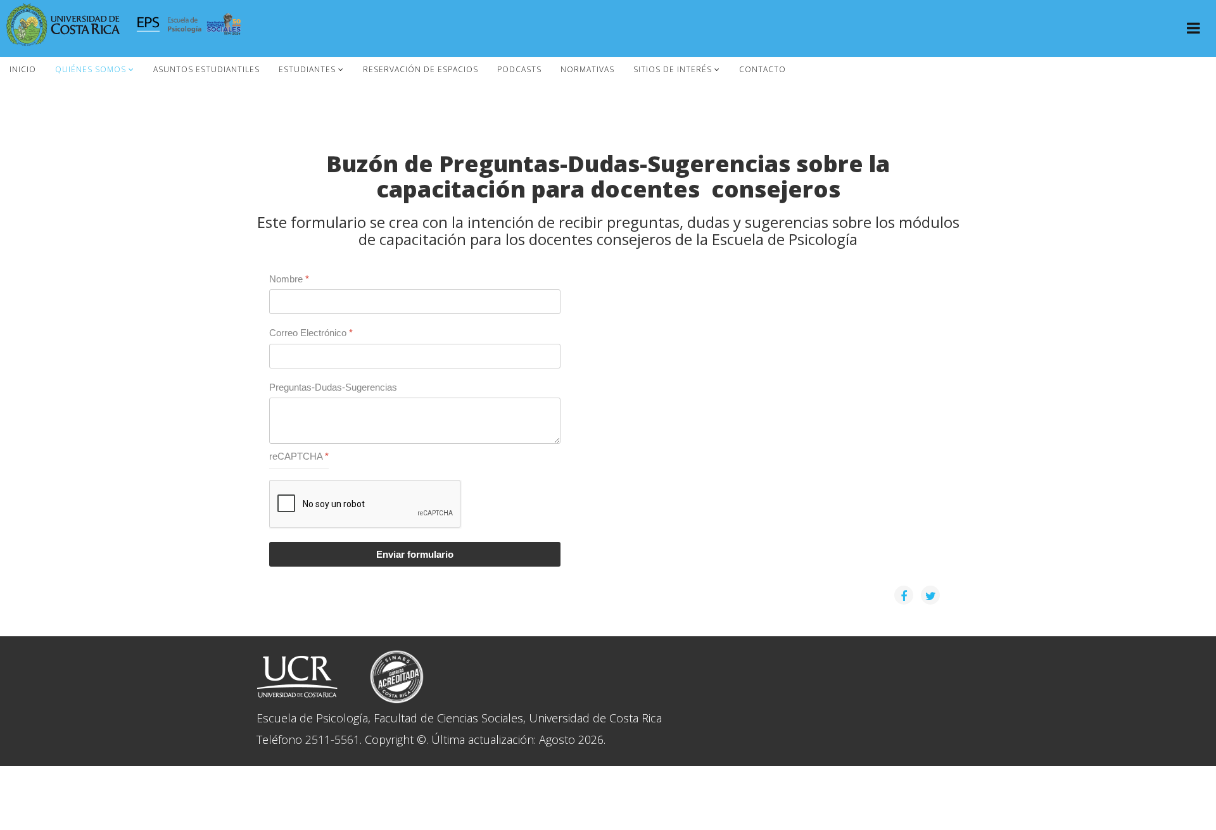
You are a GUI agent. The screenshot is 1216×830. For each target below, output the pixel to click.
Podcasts (519, 69)
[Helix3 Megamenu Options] (1193, 29)
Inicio (23, 69)
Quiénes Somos (90, 69)
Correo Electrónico (311, 332)
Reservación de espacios (420, 69)
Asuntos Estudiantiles (206, 69)
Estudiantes (307, 69)
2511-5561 (332, 739)
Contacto (762, 69)
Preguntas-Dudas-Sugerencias (333, 387)
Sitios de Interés (672, 69)
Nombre (289, 279)
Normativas (587, 69)
